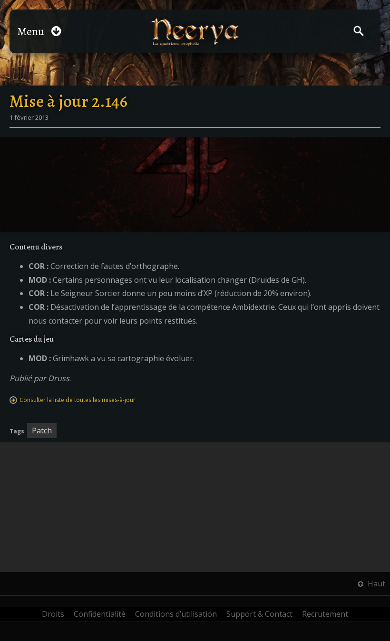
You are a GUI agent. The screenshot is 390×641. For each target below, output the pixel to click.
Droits (53, 614)
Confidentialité (100, 614)
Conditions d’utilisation (176, 614)
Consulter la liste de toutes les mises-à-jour (78, 400)
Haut (375, 583)
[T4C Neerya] (195, 32)
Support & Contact (259, 614)
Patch (42, 430)
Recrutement (325, 614)
